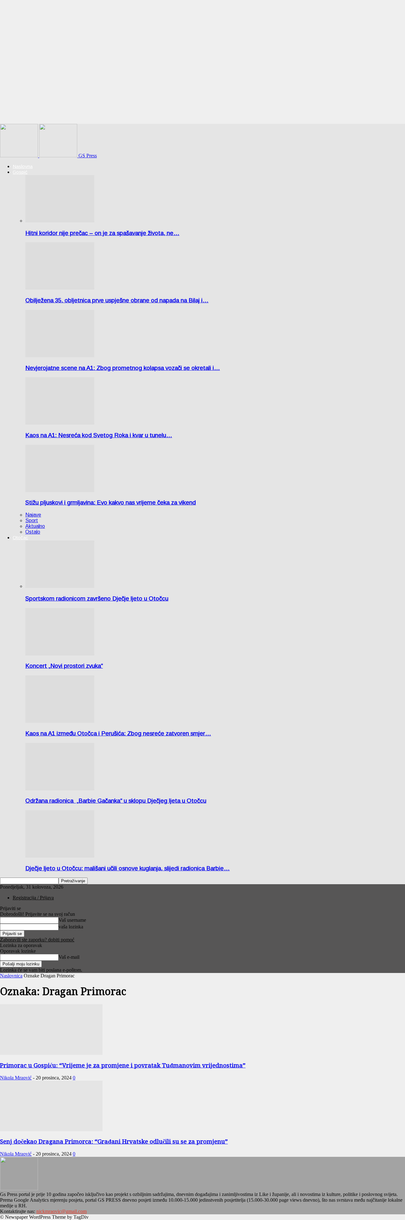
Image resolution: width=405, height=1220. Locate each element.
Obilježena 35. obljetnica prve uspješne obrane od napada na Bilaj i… (117, 300)
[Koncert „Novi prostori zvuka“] (59, 653)
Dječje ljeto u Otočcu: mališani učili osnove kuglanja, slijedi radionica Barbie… (127, 868)
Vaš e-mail (69, 957)
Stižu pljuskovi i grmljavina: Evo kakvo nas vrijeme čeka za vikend (110, 502)
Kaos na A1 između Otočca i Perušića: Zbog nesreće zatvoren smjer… (118, 733)
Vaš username (72, 920)
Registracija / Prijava (33, 897)
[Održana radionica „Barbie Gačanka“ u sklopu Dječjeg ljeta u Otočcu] (59, 788)
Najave (33, 514)
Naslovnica (11, 975)
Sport (31, 520)
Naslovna (23, 166)
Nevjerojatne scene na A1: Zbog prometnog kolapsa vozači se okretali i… (122, 368)
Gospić (20, 172)
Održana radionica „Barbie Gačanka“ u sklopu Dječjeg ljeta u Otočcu (115, 800)
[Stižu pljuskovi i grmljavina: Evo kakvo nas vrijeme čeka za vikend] (59, 490)
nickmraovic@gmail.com (61, 1211)
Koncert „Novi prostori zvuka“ (64, 665)
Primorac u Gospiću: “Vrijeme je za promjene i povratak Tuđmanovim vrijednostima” (123, 1065)
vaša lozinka (71, 926)
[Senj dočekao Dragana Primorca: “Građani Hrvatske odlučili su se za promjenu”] (51, 1129)
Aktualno (35, 526)
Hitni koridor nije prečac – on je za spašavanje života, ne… (102, 233)
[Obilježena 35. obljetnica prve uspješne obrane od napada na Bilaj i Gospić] (59, 288)
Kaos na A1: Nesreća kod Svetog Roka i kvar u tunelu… (98, 435)
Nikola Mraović (16, 1077)
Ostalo (32, 532)
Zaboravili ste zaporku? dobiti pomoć (37, 939)
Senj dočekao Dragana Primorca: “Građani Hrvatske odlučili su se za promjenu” (114, 1141)
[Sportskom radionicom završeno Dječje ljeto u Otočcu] (59, 586)
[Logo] (19, 155)
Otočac (20, 537)
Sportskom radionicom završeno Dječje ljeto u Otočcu (96, 598)
